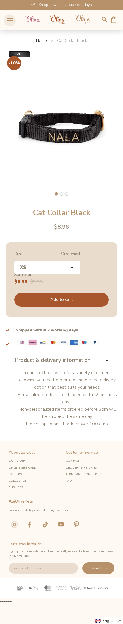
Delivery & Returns (81, 468)
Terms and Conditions (84, 474)
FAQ (69, 481)
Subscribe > (98, 568)
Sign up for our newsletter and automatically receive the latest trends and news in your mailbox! (61, 553)
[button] (56, 193)
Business (16, 487)
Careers (15, 474)
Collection (18, 481)
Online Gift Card (22, 468)
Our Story (17, 461)
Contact (72, 461)
